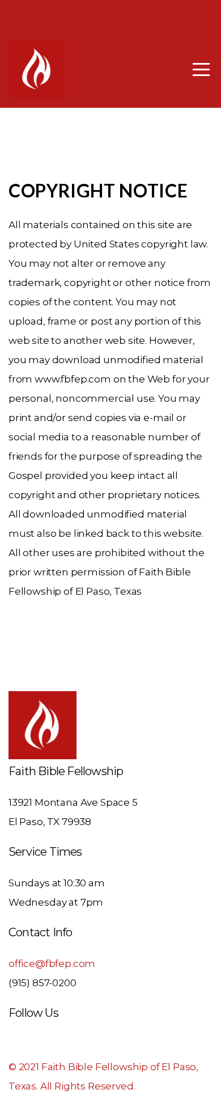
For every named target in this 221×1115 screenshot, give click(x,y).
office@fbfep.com (51, 963)
